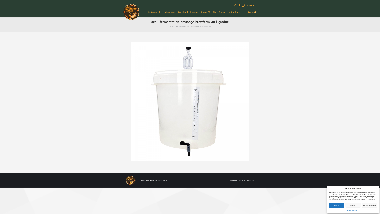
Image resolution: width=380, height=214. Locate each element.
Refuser (353, 205)
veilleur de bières (161, 180)
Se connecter (250, 5)
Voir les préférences (369, 205)
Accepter (337, 205)
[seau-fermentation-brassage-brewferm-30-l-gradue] (190, 101)
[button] (376, 188)
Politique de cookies (352, 210)
